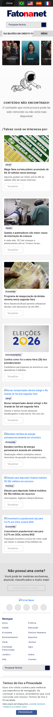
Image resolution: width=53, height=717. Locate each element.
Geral (5, 642)
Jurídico (6, 654)
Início (5, 623)
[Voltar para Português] (21, 3)
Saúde (5, 627)
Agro (30, 647)
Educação (33, 627)
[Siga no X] (26, 607)
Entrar (9, 3)
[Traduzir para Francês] (47, 3)
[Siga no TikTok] (43, 607)
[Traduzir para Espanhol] (39, 3)
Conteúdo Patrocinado (8, 648)
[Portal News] (26, 13)
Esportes (32, 637)
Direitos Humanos (37, 632)
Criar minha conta (26, 588)
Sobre (31, 654)
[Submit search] (43, 25)
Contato (32, 659)
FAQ (4, 659)
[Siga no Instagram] (18, 607)
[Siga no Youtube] (35, 607)
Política (32, 623)
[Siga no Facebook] (9, 607)
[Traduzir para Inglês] (30, 3)
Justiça (32, 642)
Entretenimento (10, 637)
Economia (7, 632)
